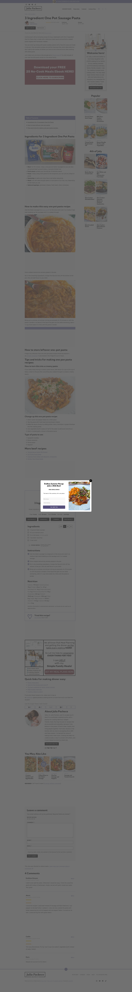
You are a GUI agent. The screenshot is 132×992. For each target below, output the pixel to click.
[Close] (90, 480)
